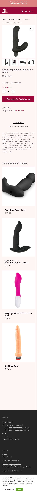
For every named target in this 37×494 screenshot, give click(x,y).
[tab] (18, 122)
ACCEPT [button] (19, 489)
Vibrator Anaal (14, 20)
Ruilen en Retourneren (11, 439)
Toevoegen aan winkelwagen (18, 99)
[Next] (31, 62)
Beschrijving (18, 122)
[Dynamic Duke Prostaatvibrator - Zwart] (18, 237)
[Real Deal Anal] (18, 342)
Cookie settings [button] (8, 489)
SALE (4, 433)
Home (4, 20)
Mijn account (7, 422)
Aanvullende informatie (18, 126)
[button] (31, 29)
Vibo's (12, 111)
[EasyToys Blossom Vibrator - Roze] (18, 289)
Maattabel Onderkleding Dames (16, 427)
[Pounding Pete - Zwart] (18, 186)
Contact (5, 436)
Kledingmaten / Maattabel (12, 425)
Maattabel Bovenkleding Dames (16, 430)
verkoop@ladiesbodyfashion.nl (19, 467)
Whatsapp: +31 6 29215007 (12, 471)
